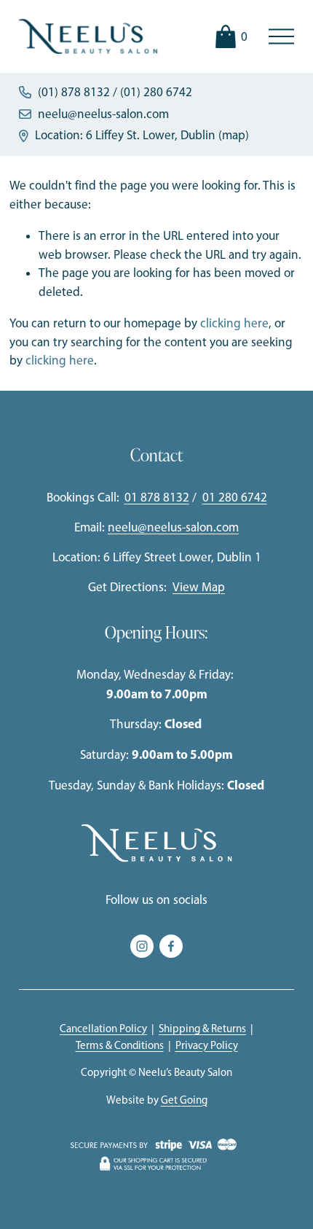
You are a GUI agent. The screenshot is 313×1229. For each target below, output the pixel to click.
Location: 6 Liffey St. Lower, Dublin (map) (142, 135)
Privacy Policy (206, 1045)
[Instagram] (142, 946)
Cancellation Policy (103, 1028)
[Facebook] (171, 946)
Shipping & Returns (202, 1028)
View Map (199, 587)
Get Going (184, 1100)
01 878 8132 (156, 497)
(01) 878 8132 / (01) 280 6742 (115, 92)
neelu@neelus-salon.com (103, 113)
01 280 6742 (234, 497)
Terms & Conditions (120, 1045)
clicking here (234, 323)
